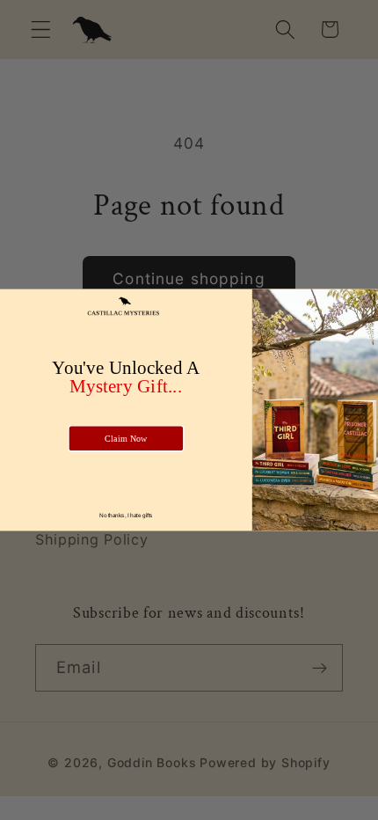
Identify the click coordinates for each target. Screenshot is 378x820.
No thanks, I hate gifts (126, 515)
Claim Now (126, 438)
